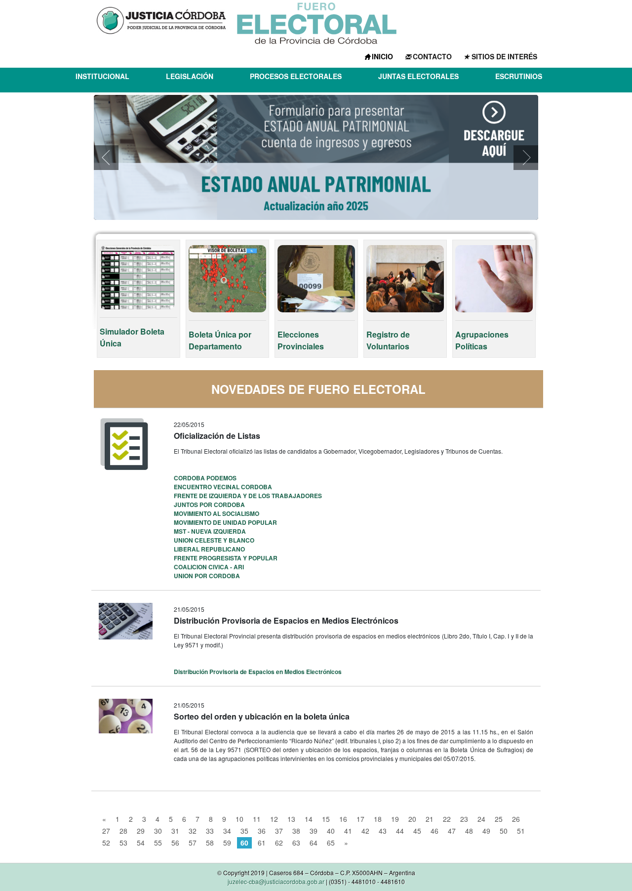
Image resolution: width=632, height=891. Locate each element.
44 (400, 831)
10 (239, 819)
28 (123, 831)
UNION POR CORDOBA (207, 575)
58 (210, 843)
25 (499, 819)
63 (296, 843)
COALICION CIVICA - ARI (209, 566)
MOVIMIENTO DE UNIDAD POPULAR (225, 522)
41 (348, 831)
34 (227, 831)
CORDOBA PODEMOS (205, 477)
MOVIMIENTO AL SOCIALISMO (216, 513)
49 (486, 831)
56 (175, 843)
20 (412, 819)
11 (257, 819)
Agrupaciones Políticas (482, 340)
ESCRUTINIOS (518, 76)
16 (343, 819)
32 (193, 831)
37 (279, 831)
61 (262, 843)
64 (313, 843)
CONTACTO (432, 56)
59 (227, 843)
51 (521, 831)
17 (360, 819)
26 (516, 819)
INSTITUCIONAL (102, 76)
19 (395, 819)
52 (106, 843)
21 (430, 819)
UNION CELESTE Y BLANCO (214, 540)
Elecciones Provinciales (300, 340)
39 (313, 831)
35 (244, 831)
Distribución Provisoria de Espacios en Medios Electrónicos (258, 671)
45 (417, 831)
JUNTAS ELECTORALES (418, 76)
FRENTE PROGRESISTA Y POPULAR (225, 557)
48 (469, 831)
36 (262, 831)
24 (481, 819)
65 (331, 843)
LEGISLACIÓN (189, 76)
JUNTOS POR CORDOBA (209, 504)
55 (158, 843)
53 (123, 843)
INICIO (382, 56)
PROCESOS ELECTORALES (296, 76)
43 (383, 831)
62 (279, 843)
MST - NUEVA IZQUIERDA (210, 531)
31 (175, 831)
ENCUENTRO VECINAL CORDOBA (223, 486)
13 (291, 819)
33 (210, 831)
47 (452, 831)
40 (331, 831)
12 (274, 819)
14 (309, 819)
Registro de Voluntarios (388, 340)
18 (378, 819)
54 (141, 843)
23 (464, 819)
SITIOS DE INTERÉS (504, 56)
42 (365, 831)
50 (504, 831)
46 (434, 831)
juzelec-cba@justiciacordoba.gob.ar (276, 881)
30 (158, 831)
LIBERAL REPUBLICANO (209, 549)
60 (244, 843)
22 (447, 819)
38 (296, 831)
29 (141, 831)
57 (193, 843)
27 (106, 831)
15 (326, 819)
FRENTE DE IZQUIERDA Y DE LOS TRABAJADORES (248, 495)
